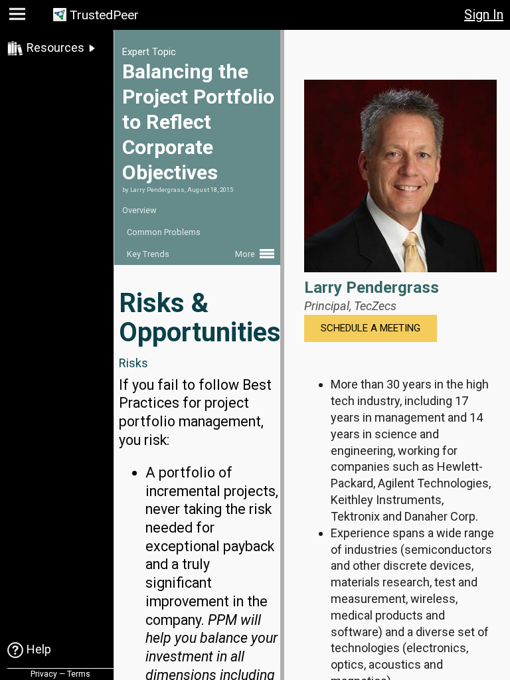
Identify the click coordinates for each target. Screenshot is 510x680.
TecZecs (375, 306)
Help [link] (39, 649)
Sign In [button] (483, 15)
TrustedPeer (104, 15)
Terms (78, 674)
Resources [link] (55, 47)
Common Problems (164, 232)
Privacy (44, 674)
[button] (19, 17)
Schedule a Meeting (370, 328)
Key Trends (148, 254)
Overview (139, 210)
